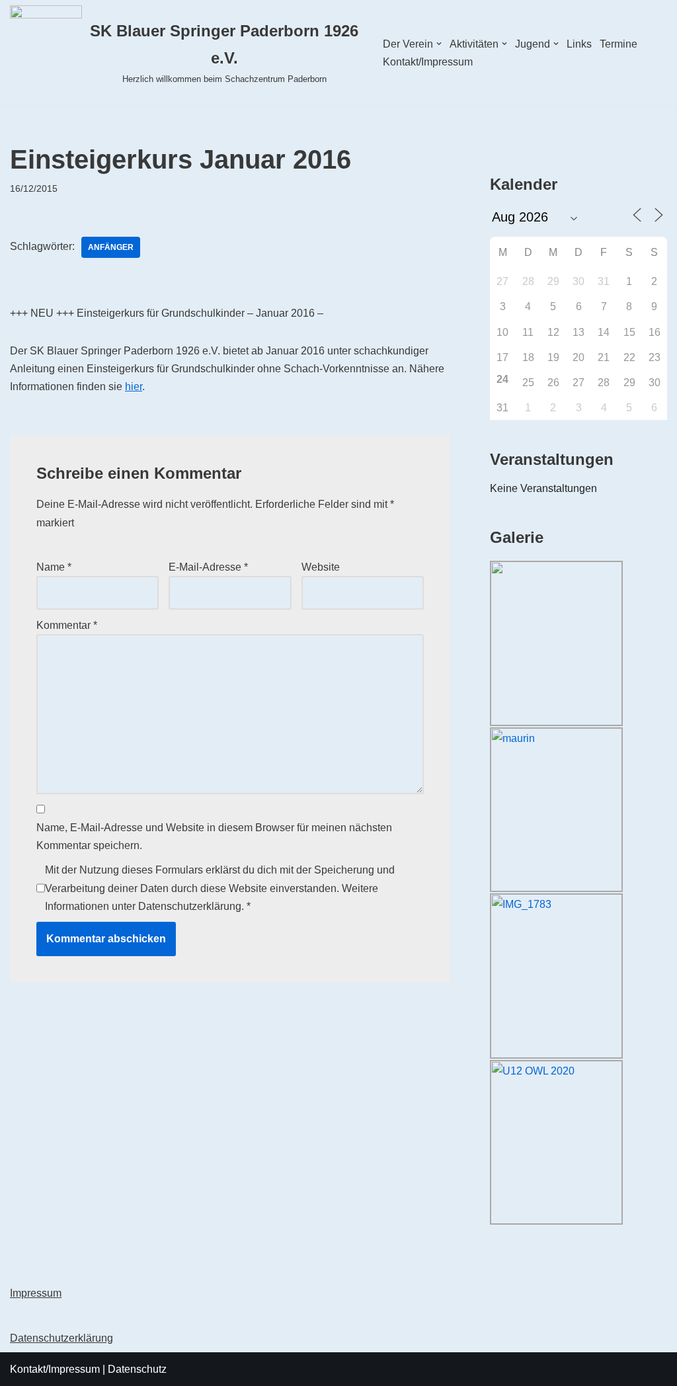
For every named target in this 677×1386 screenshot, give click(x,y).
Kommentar (66, 625)
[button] (439, 43)
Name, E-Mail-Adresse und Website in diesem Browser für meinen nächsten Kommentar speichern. (214, 836)
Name (53, 567)
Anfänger (111, 247)
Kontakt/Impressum (428, 61)
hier (133, 386)
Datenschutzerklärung (189, 906)
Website (320, 567)
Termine (618, 44)
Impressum (35, 1293)
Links (579, 44)
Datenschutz (137, 1369)
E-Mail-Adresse (208, 567)
